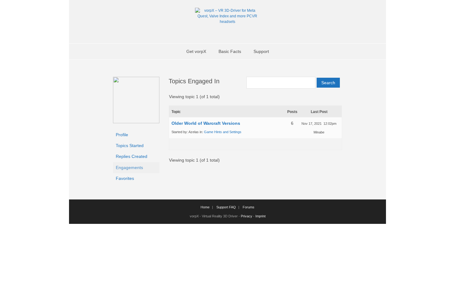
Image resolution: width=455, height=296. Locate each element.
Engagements (129, 167)
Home (205, 207)
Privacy (246, 216)
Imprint (260, 216)
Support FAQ (226, 207)
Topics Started (130, 145)
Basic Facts (230, 51)
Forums (248, 207)
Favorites (125, 178)
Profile (122, 134)
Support (261, 51)
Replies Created (131, 156)
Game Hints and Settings (222, 132)
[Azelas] (136, 121)
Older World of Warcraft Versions (205, 123)
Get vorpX (196, 51)
